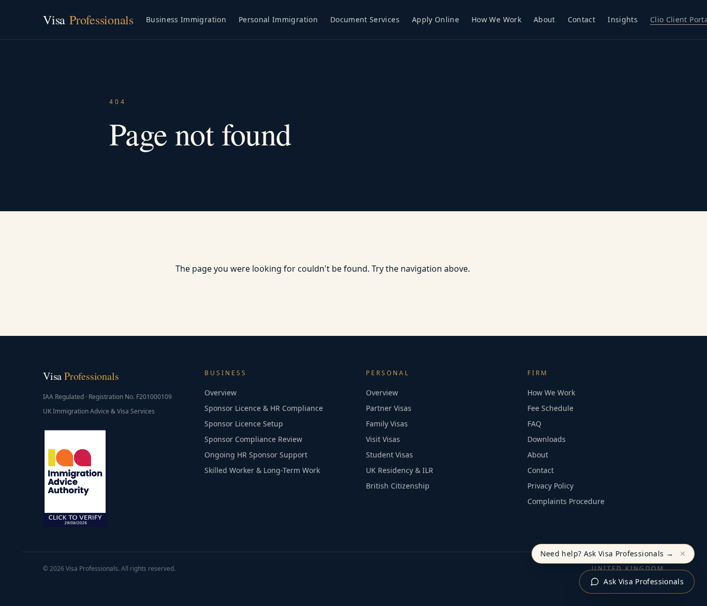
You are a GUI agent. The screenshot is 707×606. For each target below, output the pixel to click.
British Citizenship (398, 486)
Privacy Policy (550, 486)
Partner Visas (388, 408)
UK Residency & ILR (399, 470)
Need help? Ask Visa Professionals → (606, 553)
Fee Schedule (550, 408)
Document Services (365, 19)
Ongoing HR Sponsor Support (255, 455)
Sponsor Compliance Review (253, 439)
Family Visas (387, 423)
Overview (220, 392)
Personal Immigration (278, 19)
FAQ (534, 423)
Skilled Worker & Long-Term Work (262, 470)
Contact (581, 19)
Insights (623, 19)
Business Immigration (186, 19)
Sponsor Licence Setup (243, 423)
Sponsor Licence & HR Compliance (263, 408)
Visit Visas (383, 439)
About (544, 19)
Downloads (546, 439)
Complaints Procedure (566, 501)
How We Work (496, 19)
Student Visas (389, 455)
